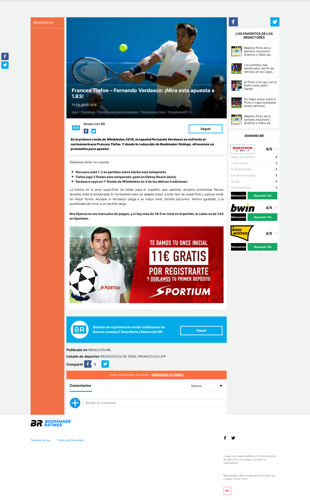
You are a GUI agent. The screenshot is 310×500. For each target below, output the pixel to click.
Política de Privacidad (71, 440)
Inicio (75, 112)
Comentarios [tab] (80, 385)
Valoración (238, 195)
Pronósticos (88, 112)
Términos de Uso (40, 440)
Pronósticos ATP (178, 112)
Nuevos (196, 386)
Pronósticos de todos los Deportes (118, 112)
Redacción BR (94, 124)
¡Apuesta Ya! (262, 195)
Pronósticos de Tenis (153, 112)
